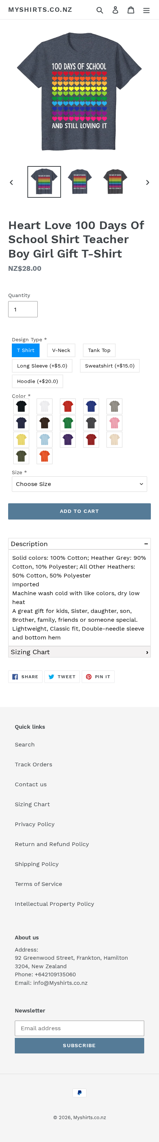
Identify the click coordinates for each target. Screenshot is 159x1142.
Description (29, 544)
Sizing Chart (30, 652)
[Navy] (21, 423)
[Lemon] (21, 439)
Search (25, 744)
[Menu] (146, 9)
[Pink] (115, 423)
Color (21, 396)
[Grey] (115, 406)
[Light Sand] (115, 439)
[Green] (68, 423)
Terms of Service (38, 883)
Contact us (31, 784)
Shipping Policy (37, 863)
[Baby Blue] (45, 439)
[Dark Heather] (91, 423)
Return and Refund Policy (52, 844)
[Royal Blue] (91, 406)
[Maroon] (91, 439)
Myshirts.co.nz (40, 9)
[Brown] (45, 423)
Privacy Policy (35, 824)
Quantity (19, 295)
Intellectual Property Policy (54, 903)
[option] (44, 182)
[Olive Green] (21, 456)
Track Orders (33, 764)
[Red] (68, 406)
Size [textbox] (19, 472)
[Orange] (45, 456)
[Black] (21, 406)
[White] (45, 406)
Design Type (29, 339)
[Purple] (68, 439)
